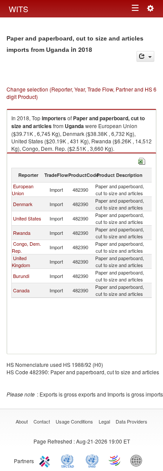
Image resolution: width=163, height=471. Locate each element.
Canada (21, 290)
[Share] (145, 56)
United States (27, 218)
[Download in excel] (141, 160)
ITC (46, 460)
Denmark (23, 203)
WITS (18, 8)
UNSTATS (92, 460)
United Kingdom (21, 261)
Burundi (21, 275)
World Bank (138, 460)
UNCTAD (69, 460)
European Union (22, 190)
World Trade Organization (115, 460)
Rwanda (21, 232)
